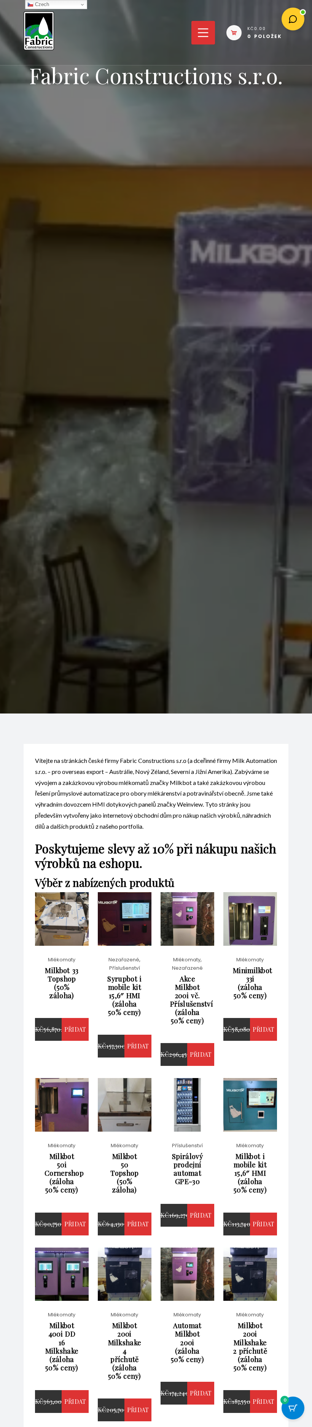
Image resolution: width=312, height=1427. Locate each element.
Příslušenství (124, 968)
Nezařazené (123, 959)
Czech (41, 4)
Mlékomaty (61, 959)
